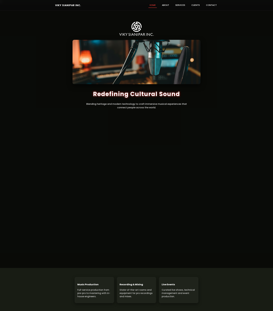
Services (180, 5)
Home (153, 5)
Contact (211, 5)
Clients (195, 5)
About (165, 5)
